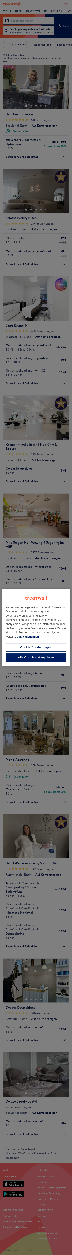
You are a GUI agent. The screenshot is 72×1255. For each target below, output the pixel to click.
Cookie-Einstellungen (36, 647)
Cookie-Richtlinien (27, 636)
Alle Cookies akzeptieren (36, 657)
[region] (36, 627)
